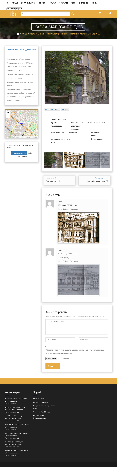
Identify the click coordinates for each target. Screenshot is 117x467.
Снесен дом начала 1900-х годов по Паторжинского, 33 (16, 401)
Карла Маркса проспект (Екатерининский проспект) (54, 34)
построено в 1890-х (52, 109)
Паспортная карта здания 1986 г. (21, 50)
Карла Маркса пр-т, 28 (90, 34)
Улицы (15, 3)
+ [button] (8, 112)
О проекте (83, 3)
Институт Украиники (40, 402)
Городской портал (39, 398)
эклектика (64, 109)
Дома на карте (28, 3)
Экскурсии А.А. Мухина (41, 412)
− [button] (8, 116)
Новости (42, 3)
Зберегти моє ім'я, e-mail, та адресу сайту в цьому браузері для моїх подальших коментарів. (74, 351)
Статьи (52, 3)
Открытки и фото (67, 3)
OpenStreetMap (26, 137)
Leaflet (17, 137)
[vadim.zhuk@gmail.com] (100, 13)
